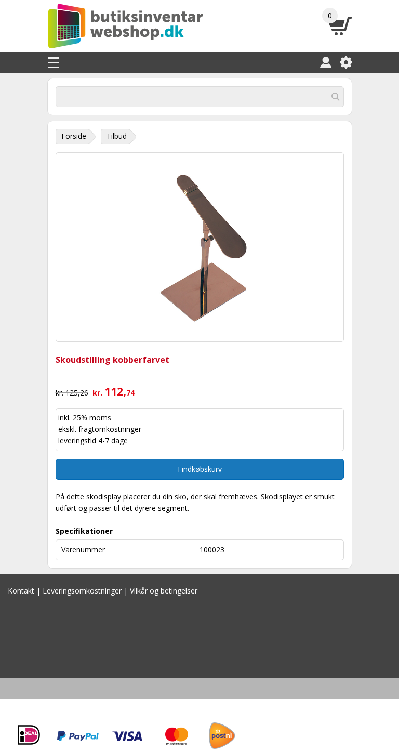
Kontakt (21, 591)
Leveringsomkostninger (82, 591)
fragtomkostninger (109, 429)
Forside (73, 136)
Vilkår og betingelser (163, 591)
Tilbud (117, 136)
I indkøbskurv (200, 469)
